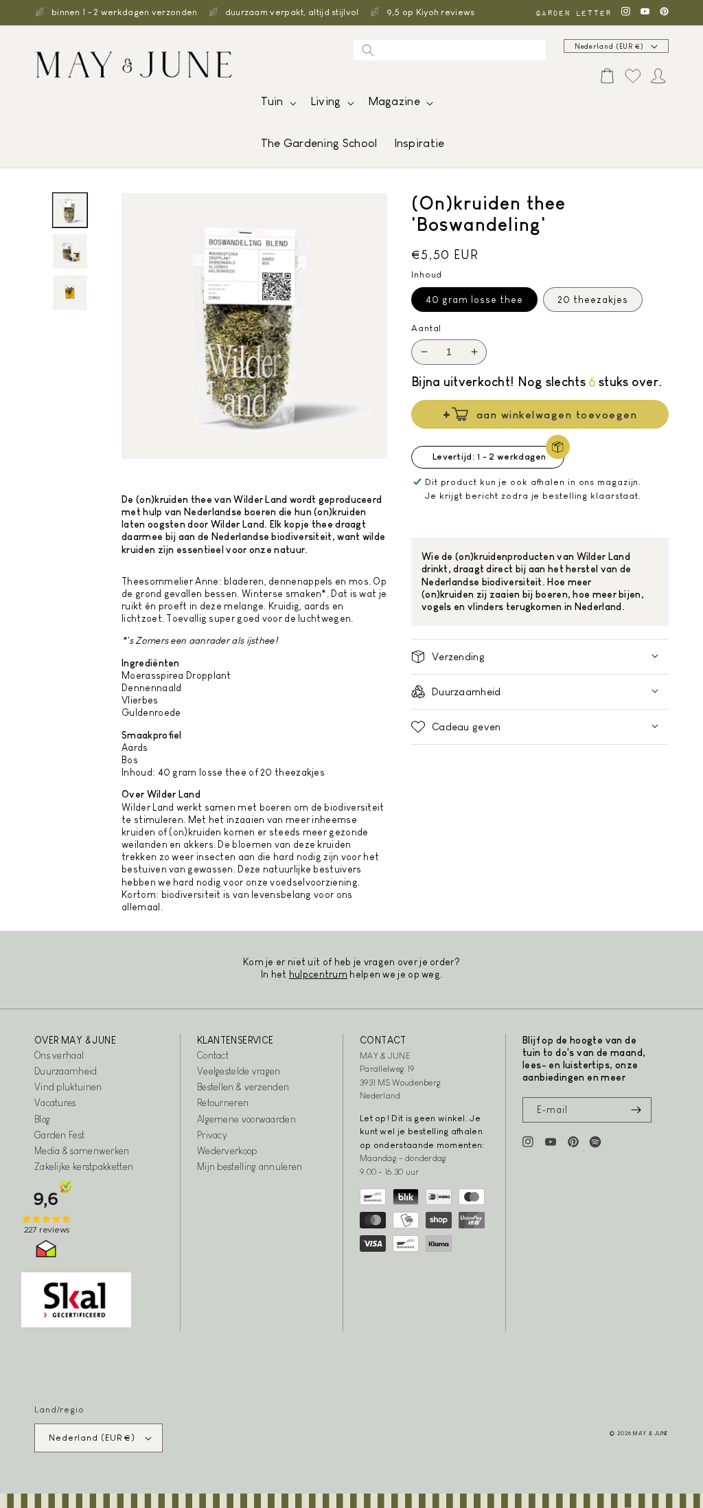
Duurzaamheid (65, 1071)
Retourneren (223, 1102)
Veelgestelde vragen (239, 1071)
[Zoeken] (368, 50)
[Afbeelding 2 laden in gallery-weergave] (70, 251)
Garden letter (573, 12)
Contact (213, 1055)
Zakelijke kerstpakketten (83, 1166)
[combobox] (450, 50)
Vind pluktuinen (68, 1086)
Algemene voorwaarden (246, 1119)
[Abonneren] (636, 1110)
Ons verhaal (59, 1055)
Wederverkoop (227, 1150)
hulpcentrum (318, 974)
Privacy (212, 1134)
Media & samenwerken (82, 1150)
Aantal (426, 328)
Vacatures (55, 1102)
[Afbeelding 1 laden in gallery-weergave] (70, 210)
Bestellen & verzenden (243, 1086)
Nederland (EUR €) (609, 46)
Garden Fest (59, 1134)
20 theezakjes (592, 299)
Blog (42, 1119)
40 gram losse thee (474, 299)
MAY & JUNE (651, 1433)
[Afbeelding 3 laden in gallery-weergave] (70, 292)
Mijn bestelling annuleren (250, 1166)
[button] (277, 105)
